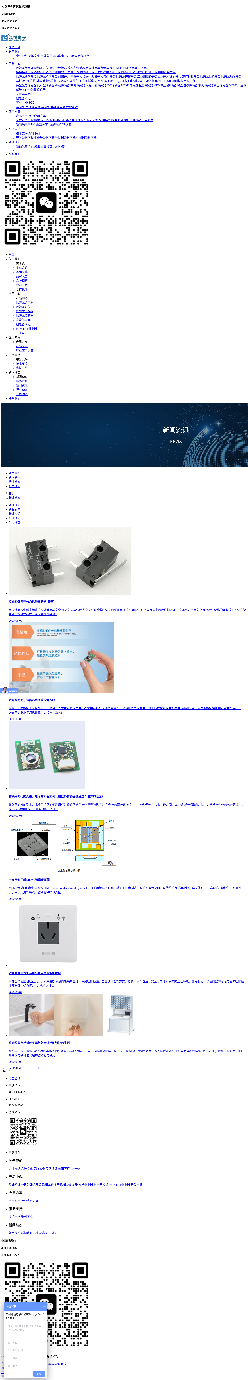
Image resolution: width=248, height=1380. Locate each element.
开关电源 (144, 67)
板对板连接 (65, 81)
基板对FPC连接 (26, 81)
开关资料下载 (25, 137)
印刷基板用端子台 (183, 81)
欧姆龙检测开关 (47, 76)
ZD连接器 (165, 81)
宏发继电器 (93, 67)
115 (13, 1068)
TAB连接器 (150, 81)
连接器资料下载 (65, 137)
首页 (12, 254)
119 (30, 1068)
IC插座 (90, 81)
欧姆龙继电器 (25, 67)
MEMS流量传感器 (34, 89)
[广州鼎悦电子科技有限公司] (13, 40)
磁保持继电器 (25, 72)
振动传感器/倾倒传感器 (70, 85)
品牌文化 (34, 55)
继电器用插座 (167, 72)
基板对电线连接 (47, 81)
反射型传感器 (46, 85)
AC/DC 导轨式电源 (53, 107)
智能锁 (119, 120)
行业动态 (47, 146)
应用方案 (14, 111)
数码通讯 (71, 120)
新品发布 (22, 146)
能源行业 (59, 120)
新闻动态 (14, 142)
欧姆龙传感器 (77, 67)
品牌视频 (59, 55)
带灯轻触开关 (191, 76)
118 (26, 1068)
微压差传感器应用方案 (138, 120)
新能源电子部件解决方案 (32, 124)
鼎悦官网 (14, 47)
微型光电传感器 (26, 85)
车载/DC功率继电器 (108, 72)
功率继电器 (87, 72)
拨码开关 (176, 76)
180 (37, 1068)
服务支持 (14, 129)
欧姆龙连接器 (58, 67)
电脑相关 (34, 120)
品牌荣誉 (47, 55)
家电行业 (47, 120)
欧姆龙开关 (41, 67)
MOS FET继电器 (127, 67)
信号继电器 (72, 72)
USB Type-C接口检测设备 (126, 81)
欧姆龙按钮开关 (126, 76)
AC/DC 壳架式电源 (28, 107)
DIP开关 (164, 76)
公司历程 (71, 55)
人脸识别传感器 (96, 85)
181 (42, 1068)
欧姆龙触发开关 (231, 76)
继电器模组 (108, 67)
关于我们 (14, 51)
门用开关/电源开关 (70, 76)
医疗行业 (84, 120)
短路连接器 (102, 81)
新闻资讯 (34, 146)
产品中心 (14, 63)
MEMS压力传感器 (165, 85)
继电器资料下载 (44, 137)
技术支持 (22, 133)
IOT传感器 (114, 85)
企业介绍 (22, 55)
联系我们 (14, 154)
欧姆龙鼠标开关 (210, 76)
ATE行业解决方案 (60, 124)
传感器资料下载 (86, 137)
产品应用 (22, 115)
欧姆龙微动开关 (26, 76)
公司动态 (59, 146)
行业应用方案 (37, 115)
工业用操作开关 (147, 76)
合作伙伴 (83, 55)
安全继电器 (57, 72)
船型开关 (110, 76)
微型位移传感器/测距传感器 (195, 85)
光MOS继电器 (25, 102)
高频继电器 (41, 72)
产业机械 (96, 120)
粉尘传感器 (221, 85)
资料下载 (34, 133)
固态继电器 (128, 72)
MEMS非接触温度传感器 (137, 85)
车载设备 (22, 120)
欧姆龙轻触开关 (93, 76)
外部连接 (79, 81)
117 (22, 1068)
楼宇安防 (108, 120)
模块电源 (72, 107)
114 (9, 1068)
